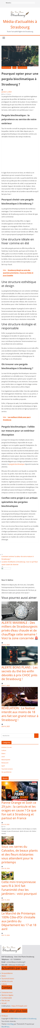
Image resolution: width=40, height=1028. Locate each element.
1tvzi (4, 826)
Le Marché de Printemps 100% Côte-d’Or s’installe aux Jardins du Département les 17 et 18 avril (18, 921)
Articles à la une (6, 67)
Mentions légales (7, 995)
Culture (3, 750)
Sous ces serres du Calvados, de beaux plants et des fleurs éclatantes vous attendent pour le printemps (19, 854)
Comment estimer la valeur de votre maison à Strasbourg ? (17, 557)
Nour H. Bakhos (7, 94)
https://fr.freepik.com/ (19, 1006)
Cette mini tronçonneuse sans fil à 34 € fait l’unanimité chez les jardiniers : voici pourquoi (19, 887)
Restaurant (4, 763)
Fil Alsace (4, 1016)
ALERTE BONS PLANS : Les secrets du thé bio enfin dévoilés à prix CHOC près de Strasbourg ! (19, 673)
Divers (3, 753)
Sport (3, 766)
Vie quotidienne (22, 67)
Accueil (3, 1003)
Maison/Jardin (5, 760)
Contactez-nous (6, 992)
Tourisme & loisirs (7, 769)
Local (14, 67)
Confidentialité (6, 998)
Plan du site (5, 1000)
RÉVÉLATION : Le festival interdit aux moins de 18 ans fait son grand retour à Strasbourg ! (19, 714)
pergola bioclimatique (16, 464)
